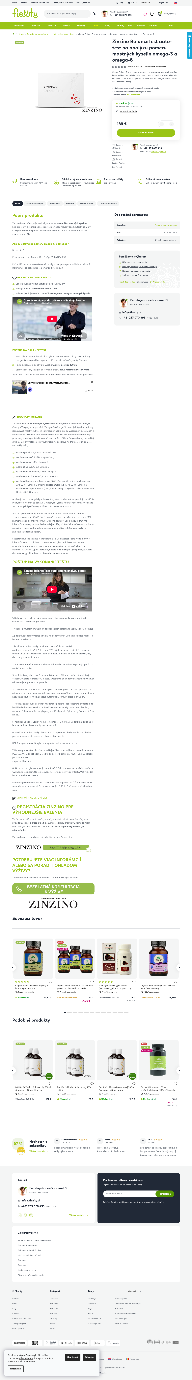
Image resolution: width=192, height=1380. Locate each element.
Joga (90, 1309)
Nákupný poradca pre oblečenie (136, 271)
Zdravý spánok (94, 1324)
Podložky (54, 1304)
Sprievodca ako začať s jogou (135, 275)
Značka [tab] (86, 204)
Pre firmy (22, 1265)
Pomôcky (54, 1309)
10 (120, 1012)
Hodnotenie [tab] (55, 204)
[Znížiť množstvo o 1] (161, 124)
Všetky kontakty (77, 1215)
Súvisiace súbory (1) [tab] (34, 204)
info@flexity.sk (131, 312)
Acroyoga (92, 1299)
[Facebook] (19, 1215)
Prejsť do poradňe (127, 282)
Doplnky (53, 1319)
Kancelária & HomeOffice (125, 1314)
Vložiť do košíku (146, 133)
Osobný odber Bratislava (63, 3)
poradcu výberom (158, 152)
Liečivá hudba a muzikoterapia (128, 1304)
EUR (132, 3)
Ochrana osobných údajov (29, 1250)
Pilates (91, 1314)
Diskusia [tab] (70, 204)
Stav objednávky (83, 3)
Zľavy (52, 1324)
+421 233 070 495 (122, 15)
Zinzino (121, 163)
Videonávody (159, 282)
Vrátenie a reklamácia (40, 3)
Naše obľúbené (121, 1324)
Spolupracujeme (19, 1324)
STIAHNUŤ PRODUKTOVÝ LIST (31, 798)
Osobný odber (18, 1328)
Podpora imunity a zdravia (166, 225)
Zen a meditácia (94, 1319)
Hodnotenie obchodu (27, 1270)
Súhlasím (89, 1357)
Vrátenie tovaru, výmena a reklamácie (34, 1240)
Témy (52, 1328)
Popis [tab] (17, 204)
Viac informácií (133, 95)
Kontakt (24, 3)
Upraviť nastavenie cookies (114, 1368)
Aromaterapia (121, 1319)
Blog (121, 3)
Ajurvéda (92, 1304)
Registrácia (163, 3)
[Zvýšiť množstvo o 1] (171, 124)
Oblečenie (54, 1299)
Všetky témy (133, 1291)
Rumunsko (134, 1359)
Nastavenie (15, 1369)
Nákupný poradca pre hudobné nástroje (139, 267)
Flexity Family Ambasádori (29, 1255)
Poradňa (22, 1260)
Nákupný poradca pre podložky (136, 262)
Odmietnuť (72, 1357)
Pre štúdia (119, 1309)
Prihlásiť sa (165, 1193)
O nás (14, 3)
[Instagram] (25, 1215)
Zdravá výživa (121, 1299)
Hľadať (94, 14)
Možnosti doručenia (128, 111)
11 (126, 1012)
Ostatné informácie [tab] (108, 204)
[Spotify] (31, 1215)
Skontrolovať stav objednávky (31, 1275)
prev (12, 967)
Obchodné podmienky (27, 1245)
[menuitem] (20, 25)
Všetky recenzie (37, 1151)
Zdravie (53, 1314)
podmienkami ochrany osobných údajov (147, 1202)
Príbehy (15, 1314)
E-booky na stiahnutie (21, 1319)
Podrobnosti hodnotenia (155, 67)
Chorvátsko (117, 1359)
